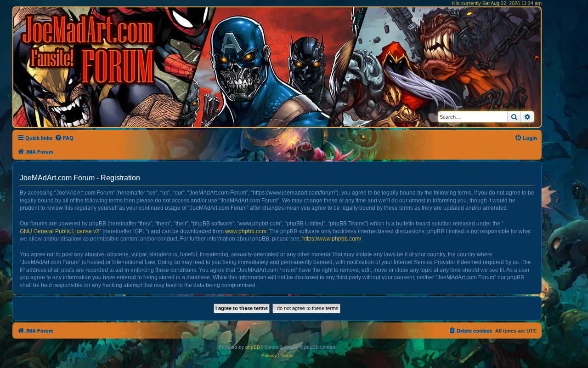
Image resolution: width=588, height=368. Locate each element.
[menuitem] (64, 138)
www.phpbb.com (245, 231)
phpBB (252, 347)
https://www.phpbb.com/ (331, 239)
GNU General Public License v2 (59, 231)
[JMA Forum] (90, 49)
